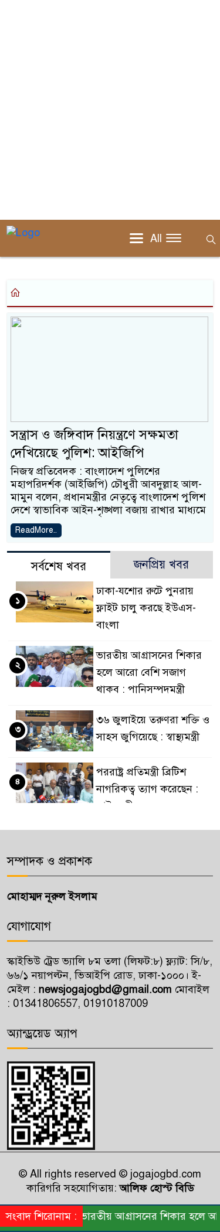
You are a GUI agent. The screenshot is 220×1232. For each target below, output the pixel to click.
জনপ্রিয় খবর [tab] (161, 564)
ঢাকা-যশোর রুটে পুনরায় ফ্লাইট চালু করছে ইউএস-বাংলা (146, 607)
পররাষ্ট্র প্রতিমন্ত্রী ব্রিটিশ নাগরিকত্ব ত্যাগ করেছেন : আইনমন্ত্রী (147, 788)
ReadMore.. (36, 530)
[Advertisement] (110, 110)
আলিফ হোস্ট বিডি (155, 1188)
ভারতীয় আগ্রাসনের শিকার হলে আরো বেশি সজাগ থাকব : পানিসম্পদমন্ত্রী (149, 672)
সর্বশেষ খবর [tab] (58, 566)
